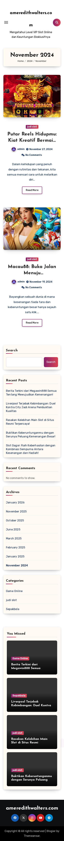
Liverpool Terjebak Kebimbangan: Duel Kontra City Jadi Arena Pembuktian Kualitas (30, 407)
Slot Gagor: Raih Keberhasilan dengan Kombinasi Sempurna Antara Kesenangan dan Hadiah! (30, 449)
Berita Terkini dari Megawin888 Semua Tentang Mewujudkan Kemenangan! (31, 392)
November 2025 (16, 511)
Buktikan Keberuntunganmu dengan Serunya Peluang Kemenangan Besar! (30, 434)
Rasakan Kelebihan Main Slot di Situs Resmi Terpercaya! (30, 421)
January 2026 (15, 502)
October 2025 (15, 520)
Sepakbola (12, 609)
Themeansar (32, 835)
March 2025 (14, 538)
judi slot (32, 126)
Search (12, 350)
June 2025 (13, 529)
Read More (32, 190)
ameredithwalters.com (32, 808)
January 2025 (15, 556)
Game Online (14, 591)
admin (21, 149)
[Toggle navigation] (6, 22)
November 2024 (17, 565)
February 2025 (15, 547)
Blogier (51, 831)
